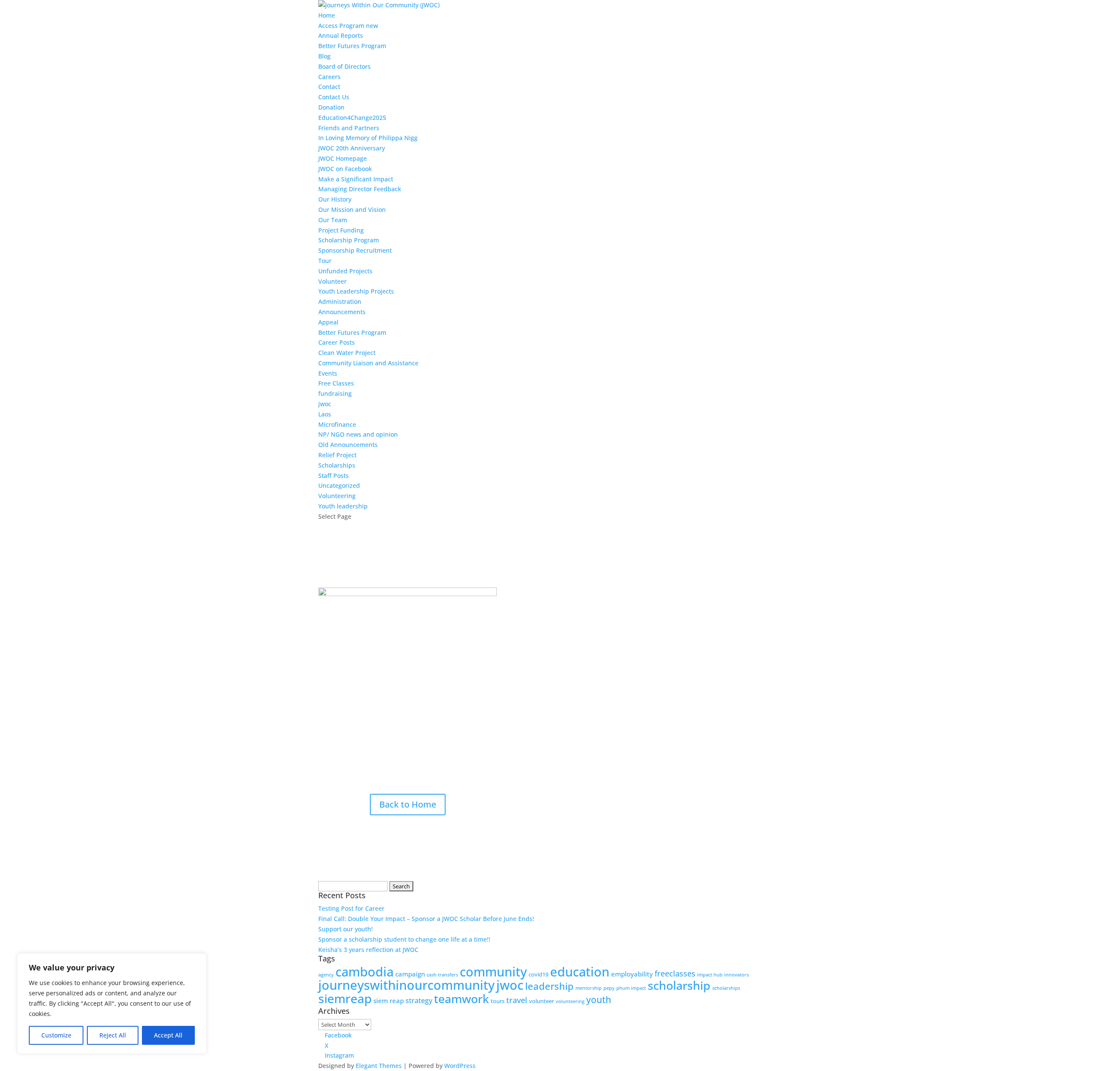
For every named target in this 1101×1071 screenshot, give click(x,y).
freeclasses (675, 973)
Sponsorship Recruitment (355, 250)
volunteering (570, 1001)
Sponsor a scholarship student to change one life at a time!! (404, 939)
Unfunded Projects (345, 271)
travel (516, 1000)
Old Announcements (348, 445)
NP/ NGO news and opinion (358, 434)
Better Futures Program (352, 46)
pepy (609, 988)
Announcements (342, 312)
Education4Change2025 (352, 117)
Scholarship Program (348, 240)
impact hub (710, 975)
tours (497, 1001)
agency (326, 975)
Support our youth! (345, 929)
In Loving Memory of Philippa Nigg (368, 138)
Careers (329, 77)
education (579, 971)
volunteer (541, 1001)
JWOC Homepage (342, 158)
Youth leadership (343, 506)
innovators (736, 975)
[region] (111, 1003)
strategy (419, 1000)
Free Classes (336, 383)
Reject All (112, 1035)
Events (327, 373)
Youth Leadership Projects (356, 291)
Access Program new (348, 25)
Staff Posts (333, 475)
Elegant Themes (379, 1066)
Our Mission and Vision (352, 209)
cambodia (364, 971)
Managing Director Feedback (359, 189)
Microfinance (337, 424)
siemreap (345, 998)
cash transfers (442, 975)
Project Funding (341, 230)
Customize (56, 1035)
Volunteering (337, 496)
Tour (325, 261)
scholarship (679, 985)
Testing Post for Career (351, 908)
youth (598, 999)
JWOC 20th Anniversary (351, 148)
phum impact (631, 988)
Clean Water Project (346, 353)
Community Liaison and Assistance (368, 363)
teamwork (461, 999)
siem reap (388, 1000)
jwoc (324, 404)
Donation (331, 107)
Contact (329, 87)
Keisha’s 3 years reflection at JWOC (368, 950)
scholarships (726, 988)
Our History (334, 199)
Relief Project (337, 455)
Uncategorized (339, 485)
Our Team (332, 220)
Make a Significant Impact (355, 179)
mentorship (588, 988)
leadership (549, 986)
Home (326, 15)
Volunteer (332, 281)
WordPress (460, 1066)
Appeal (328, 322)
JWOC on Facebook (345, 169)
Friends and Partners (348, 128)
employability (632, 974)
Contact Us (333, 97)
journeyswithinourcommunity (406, 985)
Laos (324, 414)
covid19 (538, 974)
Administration (339, 301)
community (493, 971)
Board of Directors (344, 66)
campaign (410, 974)
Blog (324, 56)
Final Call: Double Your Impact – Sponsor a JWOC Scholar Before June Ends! (426, 919)
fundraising (335, 393)
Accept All (168, 1035)
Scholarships (336, 465)
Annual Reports (340, 35)
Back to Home (407, 804)
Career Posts (336, 342)
